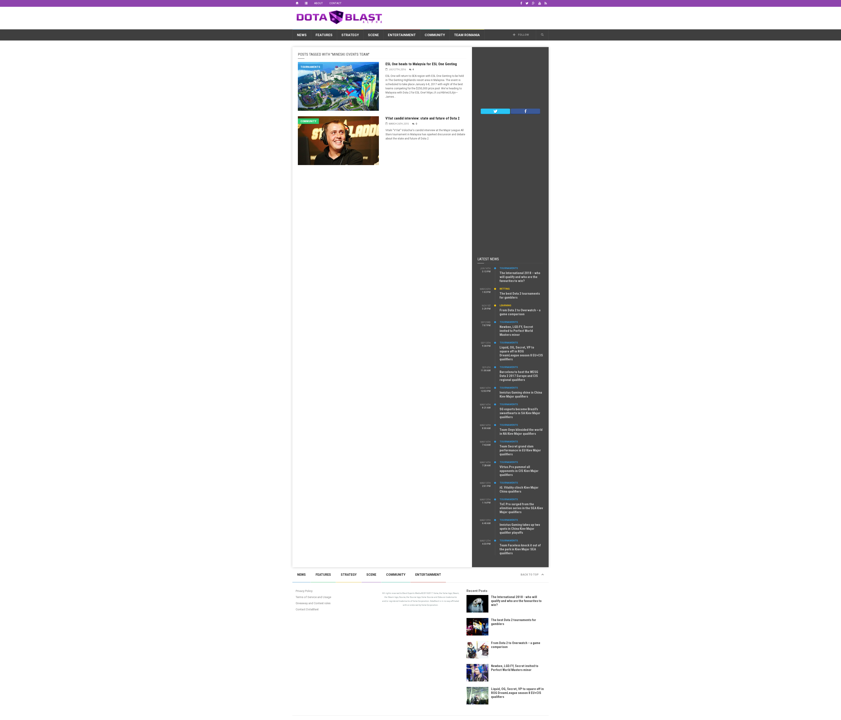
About (318, 3)
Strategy (350, 35)
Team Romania (467, 35)
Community (435, 35)
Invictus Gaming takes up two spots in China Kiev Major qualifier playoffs (520, 529)
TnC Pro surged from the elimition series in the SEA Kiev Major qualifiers (521, 508)
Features (324, 35)
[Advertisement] (469, 17)
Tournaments (310, 67)
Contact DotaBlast (307, 609)
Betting (505, 288)
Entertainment (402, 35)
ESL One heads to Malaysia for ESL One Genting (421, 64)
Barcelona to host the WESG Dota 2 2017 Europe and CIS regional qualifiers (519, 376)
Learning (505, 305)
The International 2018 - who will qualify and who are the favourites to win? (516, 601)
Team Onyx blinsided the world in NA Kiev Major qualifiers (521, 432)
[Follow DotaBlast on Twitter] (495, 111)
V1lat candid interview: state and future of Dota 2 (422, 118)
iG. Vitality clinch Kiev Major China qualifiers (519, 489)
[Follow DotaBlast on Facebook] (525, 111)
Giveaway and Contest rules (313, 603)
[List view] (306, 3)
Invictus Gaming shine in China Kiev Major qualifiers (521, 394)
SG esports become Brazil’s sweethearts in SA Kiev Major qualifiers (520, 413)
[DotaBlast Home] (297, 3)
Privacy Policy (304, 591)
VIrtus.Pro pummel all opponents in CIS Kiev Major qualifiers (519, 471)
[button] (542, 34)
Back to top (530, 574)
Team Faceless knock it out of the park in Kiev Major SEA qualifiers (520, 549)
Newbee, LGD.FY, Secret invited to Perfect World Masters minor (516, 331)
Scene (373, 35)
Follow (523, 34)
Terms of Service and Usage (313, 597)
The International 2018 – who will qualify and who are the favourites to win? (520, 277)
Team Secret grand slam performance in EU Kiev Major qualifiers (520, 450)
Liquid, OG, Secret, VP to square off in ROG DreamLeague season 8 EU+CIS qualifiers (521, 353)
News (302, 35)
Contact (335, 3)
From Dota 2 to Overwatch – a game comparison (520, 312)
